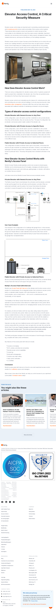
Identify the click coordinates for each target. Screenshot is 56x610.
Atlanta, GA (31, 558)
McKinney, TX (32, 582)
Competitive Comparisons (7, 565)
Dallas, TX (31, 565)
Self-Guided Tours (5, 509)
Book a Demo (32, 518)
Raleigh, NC (31, 584)
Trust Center (39, 448)
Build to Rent (4, 530)
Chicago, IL (31, 563)
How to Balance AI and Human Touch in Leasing (11, 410)
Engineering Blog (5, 579)
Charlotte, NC (32, 560)
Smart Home (4, 511)
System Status (4, 582)
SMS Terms (45, 448)
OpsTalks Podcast (5, 568)
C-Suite (3, 549)
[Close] (51, 592)
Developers (3, 551)
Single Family (4, 525)
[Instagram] (14, 502)
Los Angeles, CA (32, 570)
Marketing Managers (6, 542)
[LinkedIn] (6, 502)
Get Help (3, 577)
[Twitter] (10, 502)
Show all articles (28, 434)
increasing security (12, 29)
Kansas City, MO (33, 577)
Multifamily (3, 528)
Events (2, 572)
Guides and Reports (6, 563)
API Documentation (5, 584)
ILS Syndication (5, 520)
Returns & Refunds (27, 448)
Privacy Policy (34, 600)
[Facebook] (2, 502)
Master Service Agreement (11, 449)
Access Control (4, 513)
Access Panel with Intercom (19, 288)
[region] (37, 598)
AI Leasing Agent (5, 518)
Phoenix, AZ (31, 568)
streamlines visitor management (13, 104)
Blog (2, 558)
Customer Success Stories (7, 560)
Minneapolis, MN (33, 572)
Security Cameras (5, 516)
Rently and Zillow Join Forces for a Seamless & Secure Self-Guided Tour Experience (35, 412)
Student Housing (5, 532)
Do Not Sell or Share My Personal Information (34, 604)
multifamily (14, 369)
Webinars (3, 570)
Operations (3, 544)
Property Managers (5, 539)
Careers (31, 516)
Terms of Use (20, 448)
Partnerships (32, 513)
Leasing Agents (5, 537)
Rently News (32, 511)
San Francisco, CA (33, 579)
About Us (31, 509)
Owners (3, 546)
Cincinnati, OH (32, 575)
